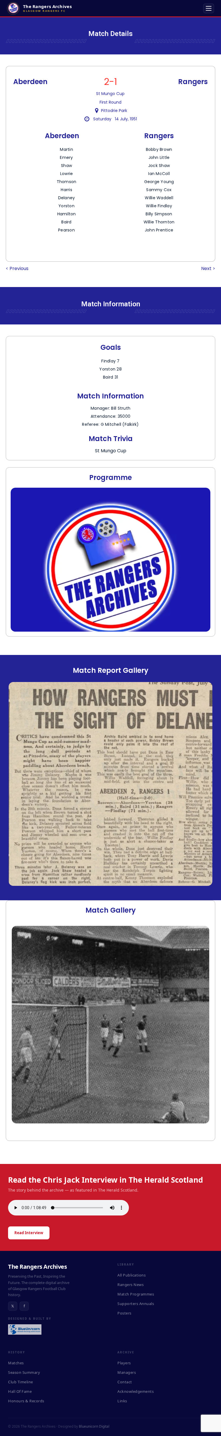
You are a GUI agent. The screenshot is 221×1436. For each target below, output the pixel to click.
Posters (124, 1313)
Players (124, 1362)
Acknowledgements (135, 1391)
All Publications (131, 1275)
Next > (208, 268)
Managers (126, 1372)
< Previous (17, 268)
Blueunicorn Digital (94, 1426)
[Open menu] (208, 8)
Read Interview (28, 1232)
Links (122, 1400)
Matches (16, 1362)
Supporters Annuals (135, 1303)
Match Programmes (135, 1294)
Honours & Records (26, 1400)
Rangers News (130, 1284)
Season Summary (24, 1372)
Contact (124, 1381)
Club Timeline (20, 1381)
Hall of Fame (20, 1391)
